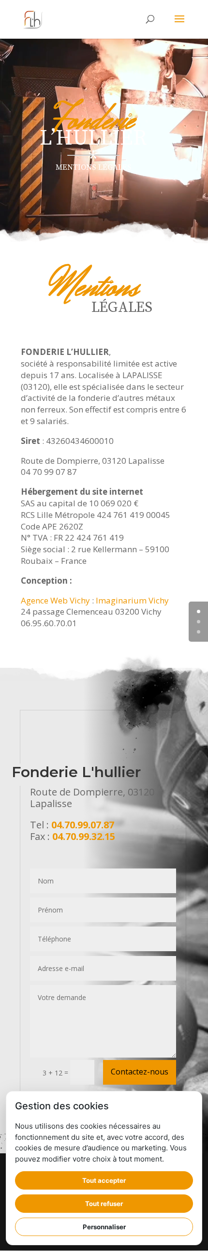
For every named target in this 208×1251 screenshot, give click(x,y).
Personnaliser (104, 1227)
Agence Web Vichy (55, 600)
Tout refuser (104, 1203)
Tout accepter (104, 1180)
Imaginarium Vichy (132, 600)
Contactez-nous (139, 1071)
